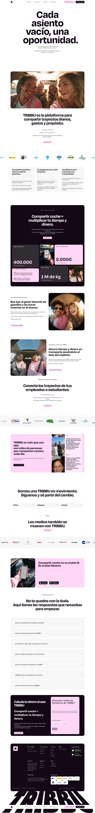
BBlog (52, 752)
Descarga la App (80, 2)
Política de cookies (24, 788)
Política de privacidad (17, 788)
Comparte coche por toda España (53, 765)
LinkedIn (41, 767)
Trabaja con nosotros (32, 751)
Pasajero (42, 751)
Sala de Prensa (52, 750)
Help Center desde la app (32, 769)
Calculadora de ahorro (69, 2)
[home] (18, 2)
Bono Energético (62, 749)
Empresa (42, 753)
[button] (29, 2)
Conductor (42, 749)
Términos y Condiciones (40, 779)
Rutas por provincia (53, 755)
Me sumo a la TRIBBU (19, 465)
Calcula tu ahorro (47, 237)
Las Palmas (24, 271)
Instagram (42, 765)
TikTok (41, 763)
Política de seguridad (32, 788)
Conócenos (30, 749)
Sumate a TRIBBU (18, 733)
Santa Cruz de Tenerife (24, 279)
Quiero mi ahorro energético (17, 325)
